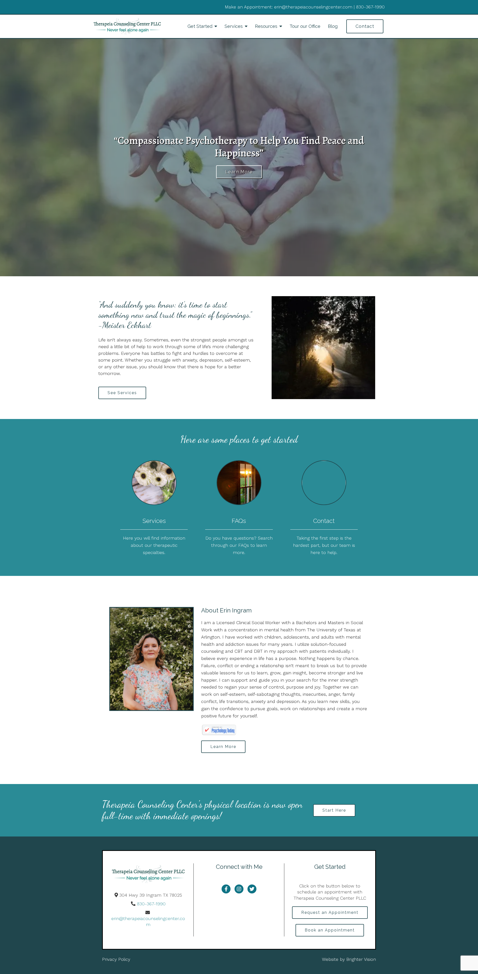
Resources (266, 26)
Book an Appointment (330, 930)
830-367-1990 (151, 903)
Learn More (239, 171)
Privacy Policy (116, 959)
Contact (365, 26)
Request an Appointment (329, 912)
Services (234, 26)
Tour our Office (305, 26)
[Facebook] (226, 888)
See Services (122, 392)
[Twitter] (251, 888)
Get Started (199, 26)
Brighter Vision (361, 959)
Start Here (334, 810)
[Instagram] (239, 888)
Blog (333, 26)
